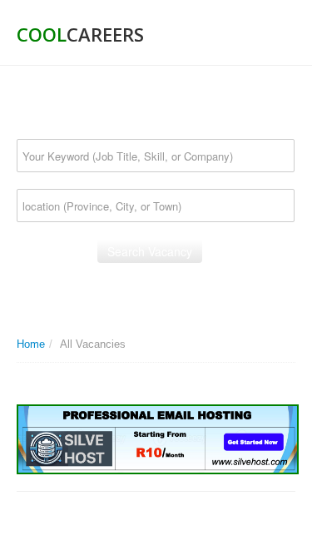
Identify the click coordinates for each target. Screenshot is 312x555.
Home (31, 344)
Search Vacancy (149, 251)
